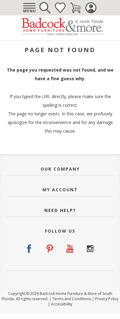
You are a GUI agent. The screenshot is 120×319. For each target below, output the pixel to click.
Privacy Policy (106, 298)
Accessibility (61, 304)
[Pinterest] (50, 248)
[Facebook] (30, 248)
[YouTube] (70, 248)
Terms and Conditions (71, 298)
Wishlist (60, 7)
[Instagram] (90, 248)
